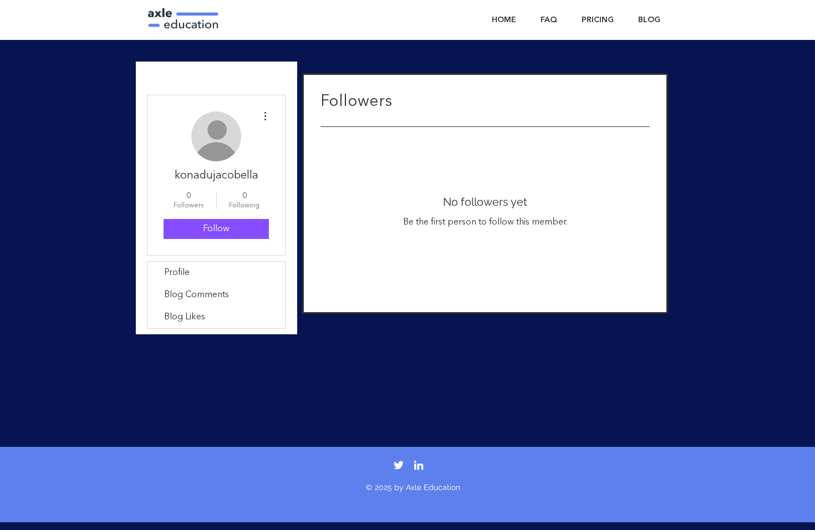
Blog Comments (196, 295)
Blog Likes (184, 317)
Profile (177, 272)
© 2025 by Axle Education (413, 487)
